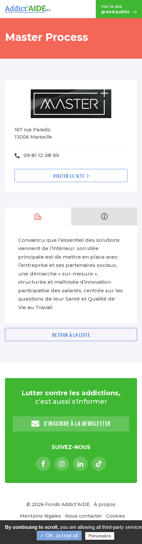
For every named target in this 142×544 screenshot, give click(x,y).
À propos (105, 504)
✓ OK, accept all (59, 535)
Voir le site (116, 9)
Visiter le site (69, 175)
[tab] (38, 216)
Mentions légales (40, 516)
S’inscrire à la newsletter (76, 424)
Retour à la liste (71, 334)
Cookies (115, 516)
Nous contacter (83, 516)
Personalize (100, 535)
